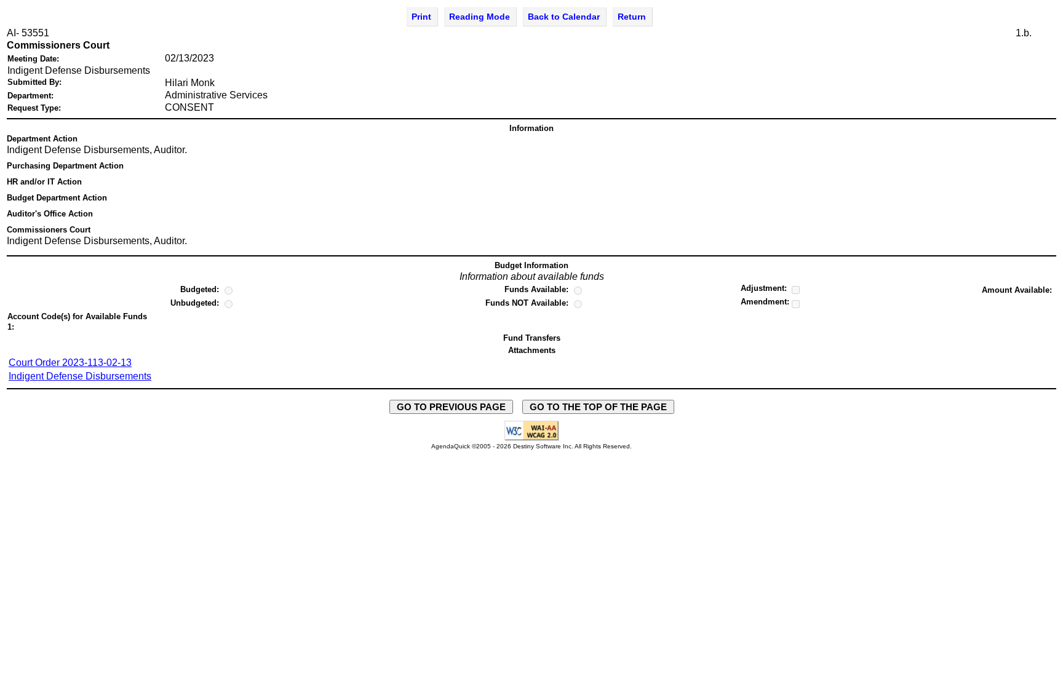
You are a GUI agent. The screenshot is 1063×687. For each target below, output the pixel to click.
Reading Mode (479, 17)
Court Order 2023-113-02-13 (70, 362)
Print (421, 17)
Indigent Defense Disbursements (80, 376)
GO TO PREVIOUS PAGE (451, 407)
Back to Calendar (564, 17)
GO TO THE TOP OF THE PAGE (598, 407)
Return (632, 17)
